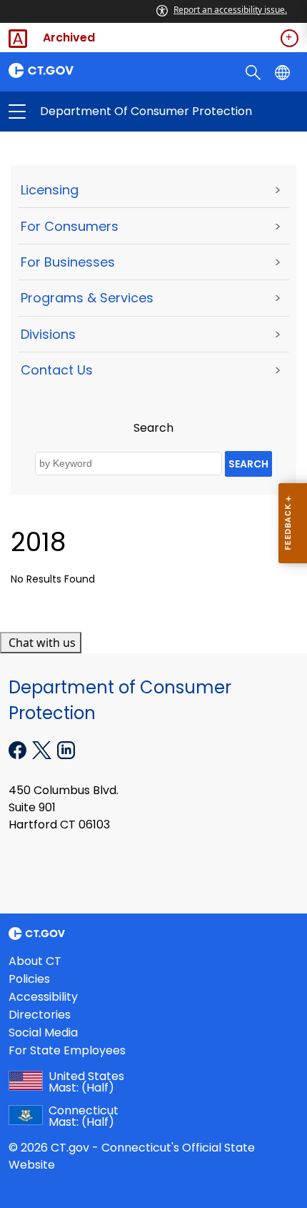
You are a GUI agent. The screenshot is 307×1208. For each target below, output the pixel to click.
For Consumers (70, 226)
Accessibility (43, 997)
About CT (35, 961)
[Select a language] (284, 71)
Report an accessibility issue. (230, 10)
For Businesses (68, 262)
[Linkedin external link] (66, 749)
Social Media (43, 1032)
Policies (29, 979)
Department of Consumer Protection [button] (85, 111)
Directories (40, 1014)
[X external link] (43, 749)
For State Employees (67, 1050)
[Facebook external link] (19, 749)
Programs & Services (87, 298)
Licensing (50, 190)
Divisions (48, 334)
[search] (254, 71)
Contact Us (57, 370)
